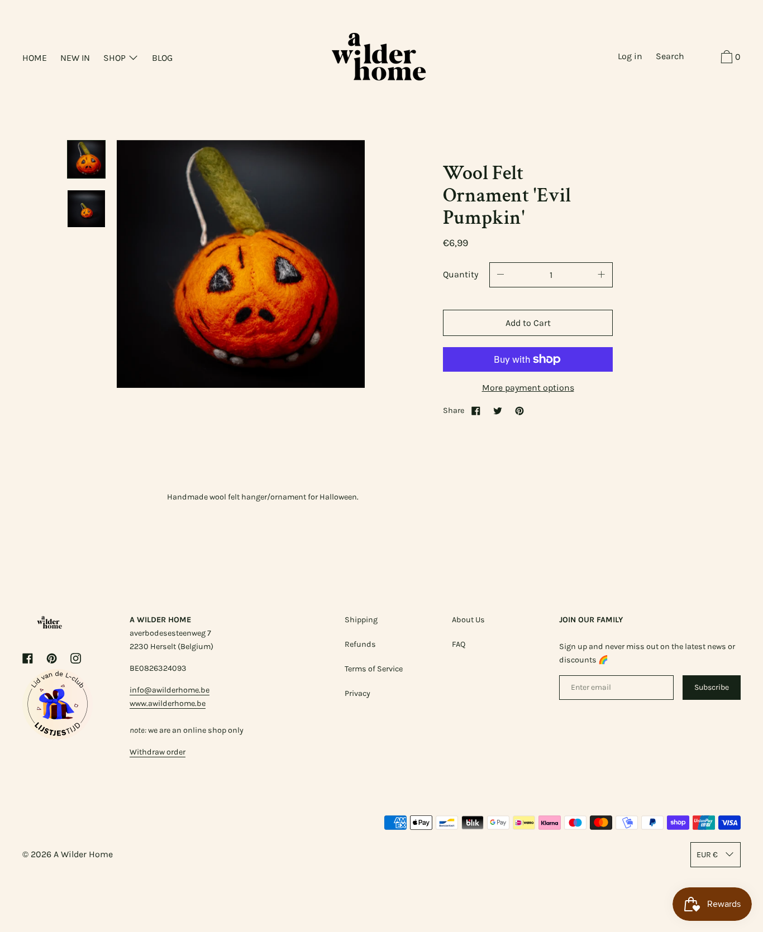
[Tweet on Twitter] (498, 410)
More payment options (528, 387)
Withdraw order (157, 752)
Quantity (460, 274)
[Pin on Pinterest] (519, 410)
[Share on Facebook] (476, 410)
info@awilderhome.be (169, 690)
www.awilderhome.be (168, 703)
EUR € (707, 854)
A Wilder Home (83, 854)
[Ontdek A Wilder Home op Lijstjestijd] (57, 736)
